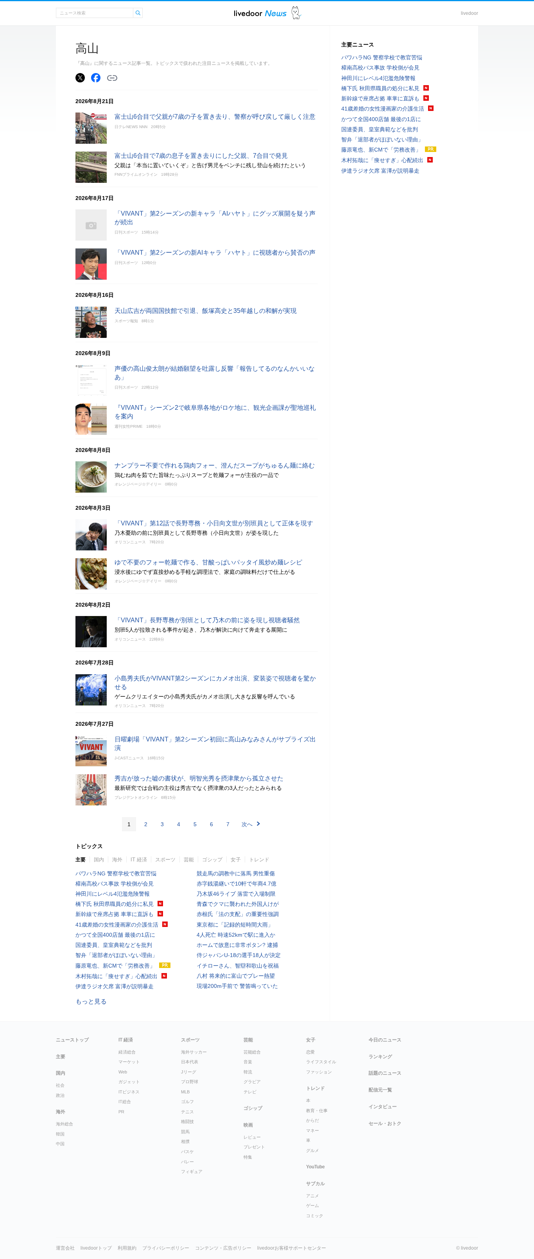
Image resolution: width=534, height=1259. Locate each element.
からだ (312, 1120)
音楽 (248, 1061)
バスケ (187, 1151)
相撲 (185, 1141)
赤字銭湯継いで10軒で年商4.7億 (236, 883)
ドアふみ (296, 13)
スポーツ (165, 860)
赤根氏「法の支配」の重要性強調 (238, 914)
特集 (248, 1157)
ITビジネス (129, 1091)
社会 (60, 1085)
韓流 (248, 1072)
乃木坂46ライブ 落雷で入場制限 (236, 894)
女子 (236, 860)
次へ (247, 824)
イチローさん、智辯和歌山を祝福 (238, 966)
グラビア (252, 1081)
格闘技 (187, 1121)
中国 (60, 1143)
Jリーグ (188, 1072)
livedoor (469, 13)
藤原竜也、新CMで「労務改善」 (115, 966)
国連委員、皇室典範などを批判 (113, 945)
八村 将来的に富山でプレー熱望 (236, 976)
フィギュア (191, 1171)
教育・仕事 (317, 1110)
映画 (248, 1125)
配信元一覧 (380, 1090)
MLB (185, 1091)
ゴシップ (212, 860)
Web (122, 1072)
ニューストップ (72, 1040)
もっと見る (91, 1001)
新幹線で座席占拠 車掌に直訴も (114, 914)
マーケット (129, 1061)
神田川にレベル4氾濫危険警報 (115, 894)
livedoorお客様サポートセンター (291, 1248)
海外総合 (64, 1123)
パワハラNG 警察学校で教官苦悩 (115, 873)
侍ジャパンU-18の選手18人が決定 (239, 955)
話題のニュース (385, 1073)
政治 (60, 1095)
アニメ (312, 1195)
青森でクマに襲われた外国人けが (238, 904)
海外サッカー (194, 1052)
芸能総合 (252, 1052)
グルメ (312, 1150)
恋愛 (310, 1052)
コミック (314, 1215)
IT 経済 (139, 860)
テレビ (250, 1091)
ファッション (319, 1072)
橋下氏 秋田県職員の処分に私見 (114, 904)
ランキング (380, 1056)
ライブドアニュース (260, 13)
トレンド (259, 860)
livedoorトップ (96, 1248)
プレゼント (254, 1147)
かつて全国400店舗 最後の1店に (115, 935)
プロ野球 (189, 1081)
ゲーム (312, 1205)
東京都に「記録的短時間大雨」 (235, 924)
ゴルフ (187, 1101)
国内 (99, 860)
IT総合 (124, 1101)
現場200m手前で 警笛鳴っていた (237, 986)
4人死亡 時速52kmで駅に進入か (236, 935)
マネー (312, 1130)
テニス (187, 1111)
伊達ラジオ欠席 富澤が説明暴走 (114, 986)
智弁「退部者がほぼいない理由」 (116, 955)
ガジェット (129, 1081)
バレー (187, 1161)
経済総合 (127, 1052)
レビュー (252, 1137)
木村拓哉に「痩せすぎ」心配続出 (116, 976)
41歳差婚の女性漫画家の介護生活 (116, 924)
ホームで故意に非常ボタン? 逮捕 (237, 945)
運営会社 (65, 1248)
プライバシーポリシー (165, 1248)
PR (121, 1111)
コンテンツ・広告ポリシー (223, 1248)
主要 (80, 860)
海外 (117, 860)
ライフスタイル (321, 1061)
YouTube (315, 1167)
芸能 (189, 860)
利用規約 (127, 1248)
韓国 (60, 1134)
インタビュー (383, 1106)
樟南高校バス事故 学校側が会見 (114, 883)
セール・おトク (385, 1123)
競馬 (185, 1131)
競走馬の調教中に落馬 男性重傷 (236, 873)
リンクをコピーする (112, 78)
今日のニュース (385, 1040)
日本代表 (189, 1061)
